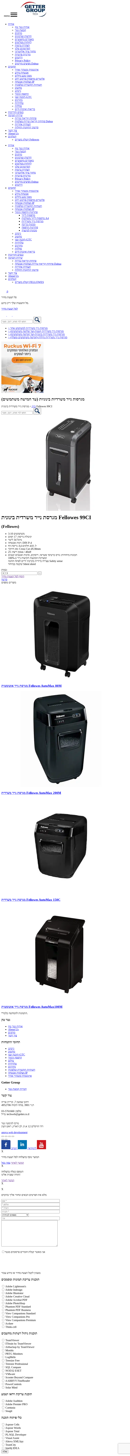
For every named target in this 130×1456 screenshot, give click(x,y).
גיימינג (18, 90)
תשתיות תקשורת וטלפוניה (28, 84)
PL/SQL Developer (15, 1434)
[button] (15, 315)
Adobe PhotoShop (15, 1303)
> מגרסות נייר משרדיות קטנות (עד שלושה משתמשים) (36, 331)
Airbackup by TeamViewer (19, 1347)
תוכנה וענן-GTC (23, 97)
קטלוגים (12, 136)
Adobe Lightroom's (15, 1286)
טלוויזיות (19, 103)
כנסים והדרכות (16, 112)
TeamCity (10, 1444)
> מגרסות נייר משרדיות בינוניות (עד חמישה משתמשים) (36, 334)
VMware (10, 1374)
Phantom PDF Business (18, 1310)
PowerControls (13, 1384)
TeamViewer (12, 1340)
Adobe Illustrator (14, 1293)
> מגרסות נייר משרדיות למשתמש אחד (28, 328)
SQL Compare (13, 1367)
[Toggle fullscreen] (6, 1136)
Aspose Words (13, 1427)
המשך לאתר (17, 1162)
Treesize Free (12, 1360)
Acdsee (9, 1323)
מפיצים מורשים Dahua (26, 63)
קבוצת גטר (20, 30)
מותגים (18, 33)
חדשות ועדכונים (23, 36)
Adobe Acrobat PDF (16, 1299)
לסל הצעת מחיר (9, 308)
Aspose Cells (12, 1424)
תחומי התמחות (10, 1042)
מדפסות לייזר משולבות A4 (35, 218)
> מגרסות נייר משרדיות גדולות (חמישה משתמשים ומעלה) (37, 337)
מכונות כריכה (28, 224)
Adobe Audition (14, 1400)
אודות (11, 24)
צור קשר (12, 130)
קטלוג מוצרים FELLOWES (29, 282)
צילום (11, 1060)
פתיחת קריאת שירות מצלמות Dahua (34, 121)
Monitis (9, 1350)
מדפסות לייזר (28, 215)
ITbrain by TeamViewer (18, 1343)
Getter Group (10, 1082)
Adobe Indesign (13, 1289)
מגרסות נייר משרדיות (32, 221)
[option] (65, 463)
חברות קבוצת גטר (17, 1089)
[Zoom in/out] (2, 1136)
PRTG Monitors (14, 1353)
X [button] (2, 1151)
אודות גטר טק (22, 27)
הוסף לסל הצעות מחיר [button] (12, 576)
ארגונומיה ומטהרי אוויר (27, 69)
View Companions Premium (20, 1320)
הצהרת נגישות (22, 45)
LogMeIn (10, 1357)
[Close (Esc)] (13, 1136)
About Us (13, 133)
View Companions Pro (17, 1316)
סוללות (18, 106)
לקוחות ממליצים (23, 42)
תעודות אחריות (23, 124)
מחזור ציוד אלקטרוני (25, 51)
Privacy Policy (22, 60)
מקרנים (19, 100)
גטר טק (5, 1020)
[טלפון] (4, 315)
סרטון (4, 579)
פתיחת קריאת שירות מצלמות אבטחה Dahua (38, 263)
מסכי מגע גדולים (23, 75)
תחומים (12, 66)
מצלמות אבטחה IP (24, 81)
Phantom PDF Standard (18, 1306)
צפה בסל (5, 1162)
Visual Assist (12, 1438)
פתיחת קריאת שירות (25, 118)
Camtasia (10, 1407)
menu (7, 15)
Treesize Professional (16, 1363)
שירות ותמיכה (15, 115)
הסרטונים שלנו (22, 48)
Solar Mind (11, 1387)
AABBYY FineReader (17, 1380)
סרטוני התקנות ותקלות (26, 127)
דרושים (19, 57)
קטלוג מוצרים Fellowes (27, 139)
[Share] (9, 1136)
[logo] (33, 15)
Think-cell (10, 1326)
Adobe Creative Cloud (17, 1296)
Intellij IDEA (12, 1448)
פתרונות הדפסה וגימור (26, 212)
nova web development (14, 1132)
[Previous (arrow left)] (2, 1139)
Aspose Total (12, 1431)
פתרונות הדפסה (30, 227)
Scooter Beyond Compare (19, 1377)
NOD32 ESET (13, 1370)
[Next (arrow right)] (6, 1139)
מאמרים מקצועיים (24, 39)
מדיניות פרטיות (22, 54)
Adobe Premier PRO (16, 1404)
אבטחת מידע (22, 72)
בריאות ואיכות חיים (25, 109)
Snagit (8, 1411)
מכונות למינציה (29, 230)
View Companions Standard (20, 1313)
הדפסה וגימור (22, 94)
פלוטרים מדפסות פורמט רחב (30, 78)
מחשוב (18, 87)
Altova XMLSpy (14, 1441)
